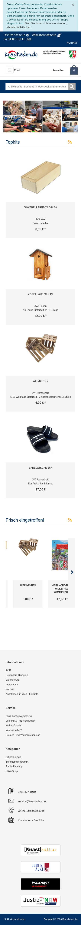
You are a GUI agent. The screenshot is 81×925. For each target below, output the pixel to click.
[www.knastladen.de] (21, 54)
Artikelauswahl (13, 757)
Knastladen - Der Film (31, 820)
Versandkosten (17, 919)
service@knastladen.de (32, 801)
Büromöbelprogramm (17, 761)
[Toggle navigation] (10, 70)
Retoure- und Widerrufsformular (23, 735)
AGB (8, 670)
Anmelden (58, 70)
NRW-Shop (12, 771)
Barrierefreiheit (15, 39)
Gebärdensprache (44, 35)
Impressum (12, 684)
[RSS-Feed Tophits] (70, 142)
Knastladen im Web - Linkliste (22, 694)
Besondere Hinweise (17, 675)
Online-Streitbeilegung (31, 810)
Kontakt (72, 43)
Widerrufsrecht (13, 725)
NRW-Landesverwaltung (19, 716)
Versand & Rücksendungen (20, 720)
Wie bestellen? (14, 730)
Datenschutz (12, 679)
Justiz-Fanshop (14, 766)
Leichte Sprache (14, 35)
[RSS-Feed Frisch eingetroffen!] (70, 520)
